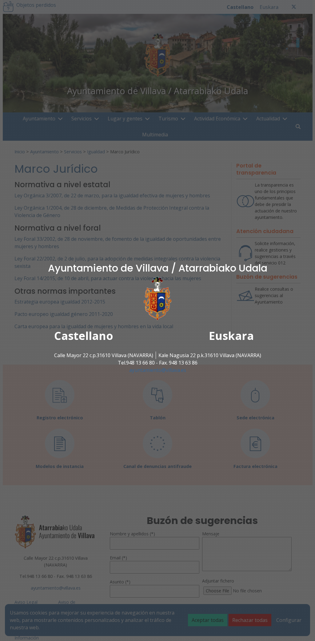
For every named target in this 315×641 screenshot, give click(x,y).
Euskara (231, 335)
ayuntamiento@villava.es (157, 370)
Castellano (83, 335)
